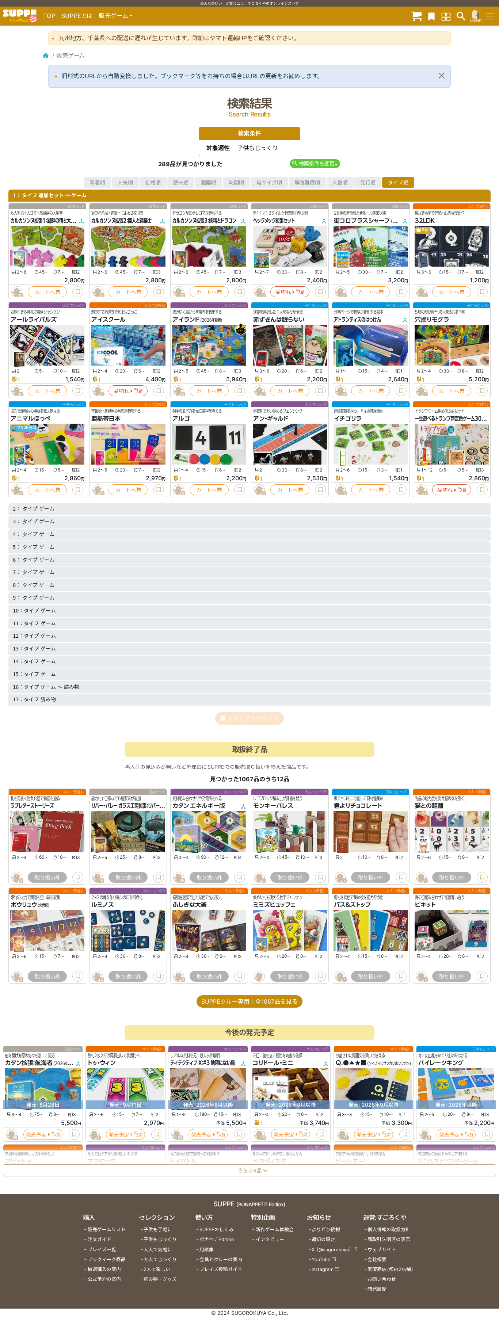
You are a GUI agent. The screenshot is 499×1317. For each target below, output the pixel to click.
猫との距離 (429, 806)
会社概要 (376, 1259)
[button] (315, 163)
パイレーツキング (441, 1063)
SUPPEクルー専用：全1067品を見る (249, 1001)
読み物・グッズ (160, 1279)
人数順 (340, 182)
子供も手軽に (158, 1229)
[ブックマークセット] (431, 16)
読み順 (180, 182)
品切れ (283, 292)
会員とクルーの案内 (220, 1259)
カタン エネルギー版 (198, 806)
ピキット (425, 905)
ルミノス (102, 905)
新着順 (97, 182)
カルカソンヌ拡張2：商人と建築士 (121, 221)
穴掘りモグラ (432, 319)
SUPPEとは (77, 15)
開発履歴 (376, 1289)
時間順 (236, 182)
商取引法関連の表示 (388, 1239)
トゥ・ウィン (101, 1063)
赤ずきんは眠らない (279, 319)
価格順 (153, 182)
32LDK (425, 221)
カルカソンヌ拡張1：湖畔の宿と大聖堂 (45, 221)
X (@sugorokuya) (331, 1249)
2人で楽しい (157, 1269)
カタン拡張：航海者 (29, 1063)
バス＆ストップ (352, 905)
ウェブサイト (381, 1249)
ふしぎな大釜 (189, 905)
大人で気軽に (158, 1249)
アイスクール (108, 319)
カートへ (45, 292)
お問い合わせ (381, 1279)
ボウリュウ (24, 905)
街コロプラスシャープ (362, 221)
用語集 (206, 1249)
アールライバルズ (34, 319)
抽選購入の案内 (104, 1269)
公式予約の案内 (104, 1279)
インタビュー (270, 1239)
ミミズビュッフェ (274, 905)
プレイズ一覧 (102, 1249)
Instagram (323, 1269)
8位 (424, 230)
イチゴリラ (347, 418)
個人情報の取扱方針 (388, 1229)
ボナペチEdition (216, 1239)
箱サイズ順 (269, 182)
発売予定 (36, 1134)
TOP (49, 15)
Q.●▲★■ (351, 1063)
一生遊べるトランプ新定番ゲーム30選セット (456, 418)
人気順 (125, 182)
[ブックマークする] (77, 291)
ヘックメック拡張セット (274, 221)
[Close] (441, 75)
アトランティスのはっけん (357, 319)
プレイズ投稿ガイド (220, 1269)
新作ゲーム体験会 (275, 1229)
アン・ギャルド (270, 418)
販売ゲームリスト (107, 1229)
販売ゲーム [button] (113, 15)
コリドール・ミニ (273, 1063)
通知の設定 (323, 1239)
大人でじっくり (160, 1259)
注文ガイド (99, 1239)
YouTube (321, 1259)
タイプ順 (398, 182)
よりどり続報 (326, 1229)
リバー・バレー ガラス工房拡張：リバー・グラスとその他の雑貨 (146, 806)
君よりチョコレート (358, 806)
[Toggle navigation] (490, 16)
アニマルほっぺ (30, 418)
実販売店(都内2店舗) (390, 1269)
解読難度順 (307, 182)
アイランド (185, 319)
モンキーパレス (273, 806)
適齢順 (208, 182)
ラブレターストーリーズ (32, 806)
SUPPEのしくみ (216, 1229)
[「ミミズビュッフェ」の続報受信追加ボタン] (259, 976)
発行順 (368, 182)
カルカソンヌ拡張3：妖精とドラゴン (204, 221)
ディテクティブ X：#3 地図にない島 (202, 1063)
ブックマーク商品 (107, 1259)
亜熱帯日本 (106, 418)
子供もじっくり (160, 1239)
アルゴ (181, 418)
